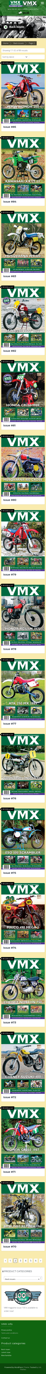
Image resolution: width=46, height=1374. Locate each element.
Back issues (19, 43)
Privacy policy (6, 1330)
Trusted (33, 1367)
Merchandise (6, 1355)
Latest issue (5, 1352)
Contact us (5, 1338)
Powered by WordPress (13, 1367)
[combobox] (23, 1278)
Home (5, 43)
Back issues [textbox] (22, 1279)
